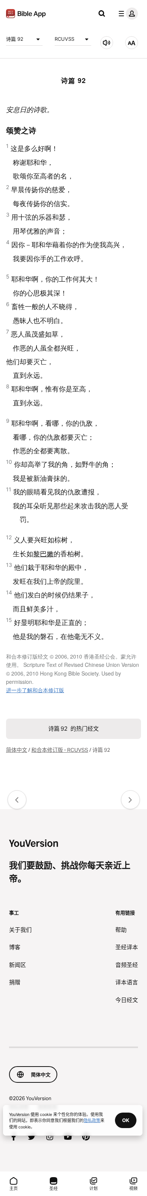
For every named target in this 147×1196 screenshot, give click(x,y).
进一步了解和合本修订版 (35, 690)
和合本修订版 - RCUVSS (59, 750)
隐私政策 (92, 1120)
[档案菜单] (126, 13)
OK (125, 1120)
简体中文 (16, 750)
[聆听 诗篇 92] (106, 42)
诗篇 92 (14, 39)
